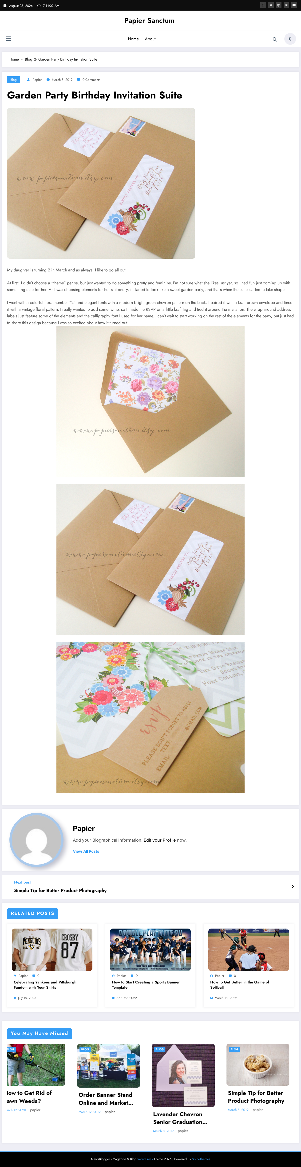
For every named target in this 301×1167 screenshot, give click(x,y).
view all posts (86, 851)
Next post (22, 882)
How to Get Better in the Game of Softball (239, 985)
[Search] (275, 39)
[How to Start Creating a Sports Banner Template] (150, 949)
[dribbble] (278, 5)
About (150, 39)
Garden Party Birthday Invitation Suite (113, 1105)
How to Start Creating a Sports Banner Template (146, 985)
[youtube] (294, 5)
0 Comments (91, 79)
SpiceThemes (201, 1146)
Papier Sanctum (149, 20)
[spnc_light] (290, 39)
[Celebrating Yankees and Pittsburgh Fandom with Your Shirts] (52, 949)
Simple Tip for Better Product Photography (60, 890)
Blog (13, 79)
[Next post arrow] (292, 887)
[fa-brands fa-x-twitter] (271, 5)
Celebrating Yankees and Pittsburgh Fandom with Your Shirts (45, 985)
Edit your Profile (160, 840)
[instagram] (286, 5)
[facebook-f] (263, 5)
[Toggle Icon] (8, 39)
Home (133, 39)
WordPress (145, 1146)
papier (37, 79)
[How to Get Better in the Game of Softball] (248, 949)
